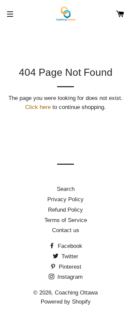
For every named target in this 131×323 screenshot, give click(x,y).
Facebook (69, 246)
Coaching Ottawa (76, 292)
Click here (38, 107)
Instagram (69, 277)
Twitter (69, 256)
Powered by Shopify (66, 302)
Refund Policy (65, 210)
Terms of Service (65, 220)
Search (66, 189)
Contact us (65, 230)
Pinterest (69, 267)
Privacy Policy (65, 199)
